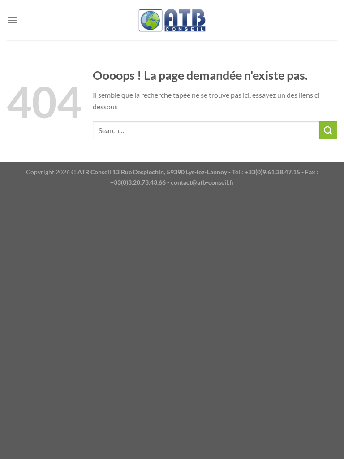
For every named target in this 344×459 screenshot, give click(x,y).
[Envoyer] (328, 130)
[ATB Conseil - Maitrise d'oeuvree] (172, 20)
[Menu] (12, 20)
